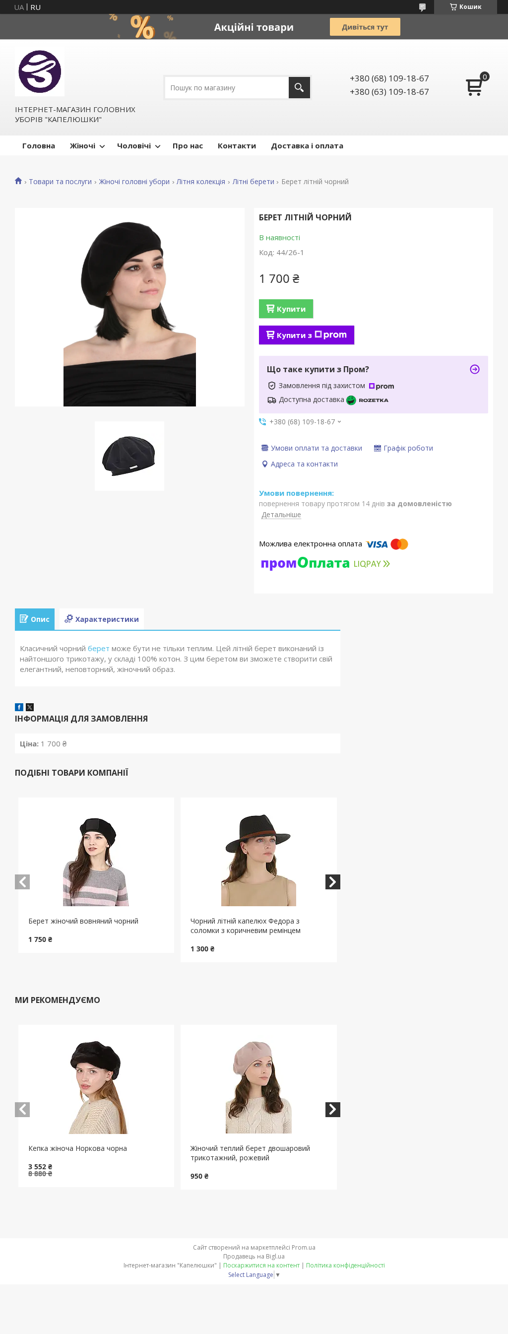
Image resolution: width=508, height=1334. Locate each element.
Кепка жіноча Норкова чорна (77, 1148)
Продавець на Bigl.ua (254, 1256)
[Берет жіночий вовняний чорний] (96, 857)
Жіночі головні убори (134, 181)
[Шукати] (299, 87)
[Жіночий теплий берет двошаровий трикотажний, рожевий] (258, 1084)
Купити (291, 309)
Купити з (294, 335)
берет (99, 648)
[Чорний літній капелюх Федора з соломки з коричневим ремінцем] (258, 857)
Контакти (237, 145)
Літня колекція (201, 181)
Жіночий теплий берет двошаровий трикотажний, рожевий (250, 1152)
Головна (38, 145)
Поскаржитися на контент (261, 1265)
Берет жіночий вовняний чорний (83, 921)
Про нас (188, 145)
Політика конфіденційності (345, 1265)
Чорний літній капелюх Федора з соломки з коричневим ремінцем (245, 925)
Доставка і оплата (307, 145)
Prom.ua (304, 1247)
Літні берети (253, 181)
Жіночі (82, 145)
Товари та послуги (60, 181)
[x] (30, 708)
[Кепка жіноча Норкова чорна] (96, 1084)
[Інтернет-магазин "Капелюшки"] (39, 71)
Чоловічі (134, 145)
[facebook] (19, 708)
